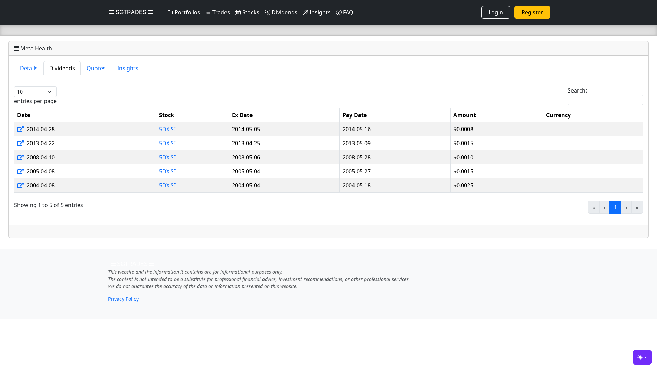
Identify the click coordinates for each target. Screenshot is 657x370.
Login (496, 12)
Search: (577, 90)
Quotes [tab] (96, 68)
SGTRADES (131, 12)
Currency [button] (558, 115)
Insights (319, 12)
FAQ (347, 12)
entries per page (35, 101)
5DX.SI (167, 129)
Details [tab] (29, 68)
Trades (220, 12)
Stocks (250, 12)
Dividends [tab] (62, 68)
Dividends (283, 12)
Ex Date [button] (242, 115)
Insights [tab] (127, 68)
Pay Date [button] (355, 115)
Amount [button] (464, 115)
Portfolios (186, 12)
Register (532, 12)
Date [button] (23, 115)
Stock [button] (166, 115)
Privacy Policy (123, 299)
